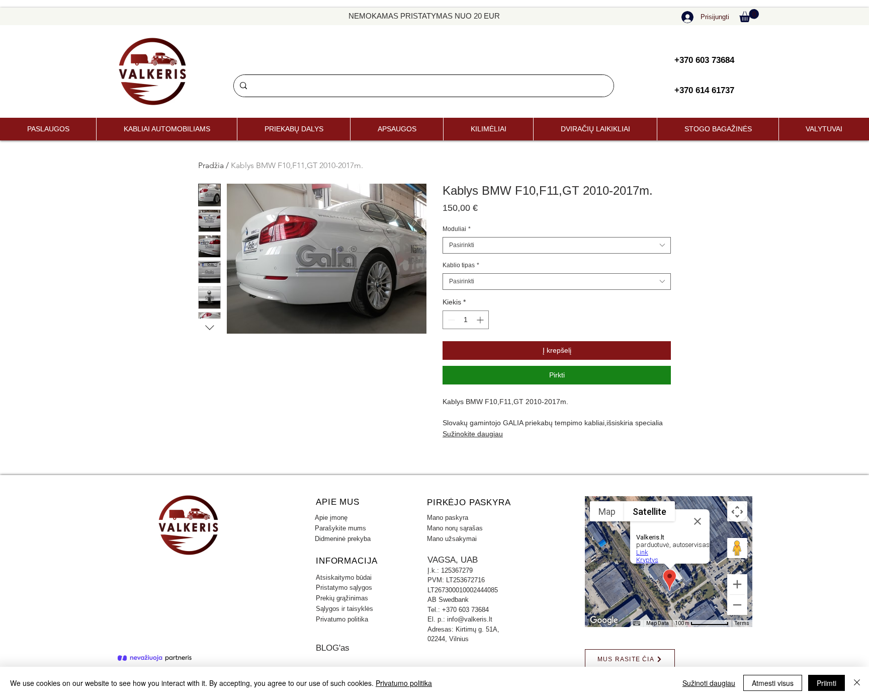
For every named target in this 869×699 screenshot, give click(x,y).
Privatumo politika (404, 683)
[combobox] (557, 245)
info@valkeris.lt (469, 619)
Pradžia (211, 165)
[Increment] (481, 320)
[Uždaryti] (857, 683)
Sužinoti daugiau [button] (708, 683)
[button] (749, 15)
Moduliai (457, 228)
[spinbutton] (466, 320)
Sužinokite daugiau (473, 434)
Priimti (826, 683)
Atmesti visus (773, 683)
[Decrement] (450, 320)
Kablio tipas (461, 265)
